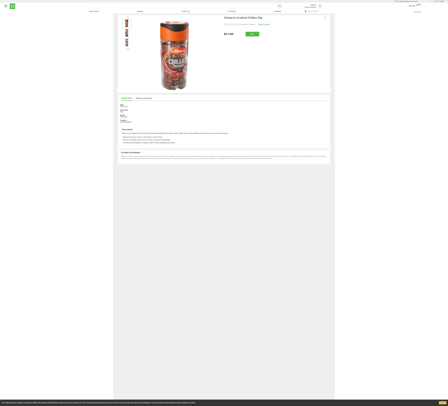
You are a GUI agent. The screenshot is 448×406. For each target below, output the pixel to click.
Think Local (185, 11)
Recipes (140, 11)
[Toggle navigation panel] (6, 6)
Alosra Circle (94, 11)
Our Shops (232, 11)
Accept (442, 403)
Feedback (277, 11)
